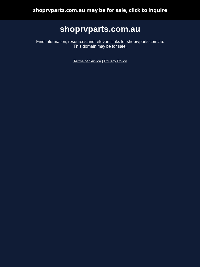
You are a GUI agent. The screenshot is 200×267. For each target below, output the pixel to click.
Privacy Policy (115, 61)
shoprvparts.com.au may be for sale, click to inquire (100, 10)
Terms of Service (87, 61)
